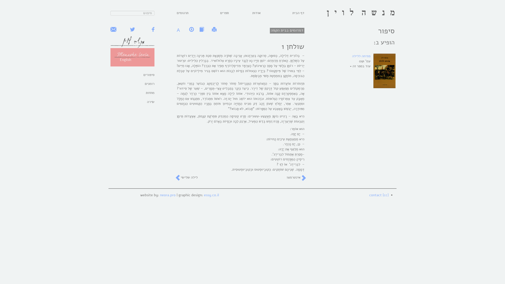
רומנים (149, 83)
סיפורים (148, 74)
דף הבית (298, 12)
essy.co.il (211, 195)
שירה (150, 101)
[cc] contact (379, 195)
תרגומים (182, 12)
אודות (256, 12)
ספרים (224, 12)
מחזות (150, 92)
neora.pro (168, 195)
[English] (132, 54)
